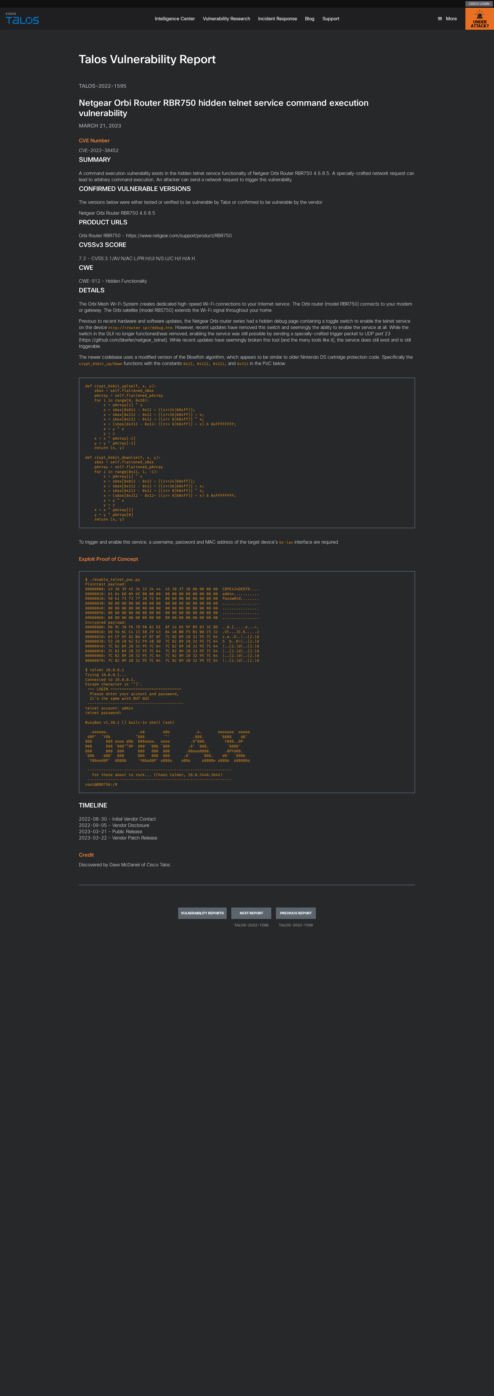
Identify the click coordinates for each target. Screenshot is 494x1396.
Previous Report (296, 913)
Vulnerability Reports (202, 913)
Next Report (251, 913)
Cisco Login (479, 3)
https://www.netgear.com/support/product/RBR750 (179, 235)
